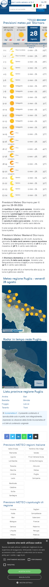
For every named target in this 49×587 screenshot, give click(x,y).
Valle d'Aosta (13, 449)
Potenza (36, 535)
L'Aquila (13, 531)
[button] (24, 582)
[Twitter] (12, 436)
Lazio (13, 478)
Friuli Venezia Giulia (36, 457)
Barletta (5, 400)
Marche (13, 470)
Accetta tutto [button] (24, 571)
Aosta (13, 513)
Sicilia (13, 491)
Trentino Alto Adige (36, 449)
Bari (25, 396)
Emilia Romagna (36, 461)
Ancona (13, 509)
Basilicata (13, 483)
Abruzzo (36, 466)
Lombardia (13, 461)
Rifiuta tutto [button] (24, 577)
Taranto (5, 407)
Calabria (13, 487)
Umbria (13, 474)
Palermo (36, 527)
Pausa (39, 383)
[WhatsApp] (24, 436)
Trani (25, 407)
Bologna (13, 522)
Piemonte (13, 453)
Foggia (5, 404)
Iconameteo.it (11, 413)
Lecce (26, 404)
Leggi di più (20, 555)
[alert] (24, 563)
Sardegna (13, 495)
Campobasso (36, 513)
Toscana (13, 466)
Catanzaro (36, 517)
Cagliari (36, 509)
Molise (36, 470)
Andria (5, 396)
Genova (13, 527)
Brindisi (26, 400)
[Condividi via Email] (35, 436)
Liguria (13, 457)
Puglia (36, 474)
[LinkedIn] (18, 436)
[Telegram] (30, 436)
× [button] (47, 541)
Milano (13, 535)
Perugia (36, 531)
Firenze (36, 522)
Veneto (36, 453)
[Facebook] (7, 436)
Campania (36, 478)
